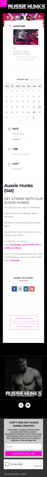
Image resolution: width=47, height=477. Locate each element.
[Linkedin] (26, 289)
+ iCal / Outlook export (24, 326)
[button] (3, 3)
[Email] (32, 289)
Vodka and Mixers (13, 248)
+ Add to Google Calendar (24, 318)
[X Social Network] (20, 289)
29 (34, 112)
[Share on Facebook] (14, 289)
